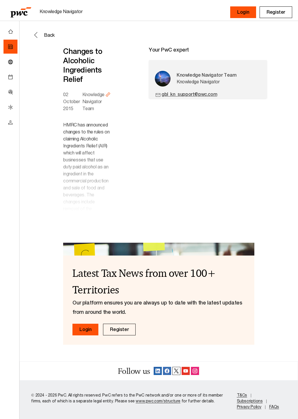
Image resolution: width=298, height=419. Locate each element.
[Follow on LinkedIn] (158, 371)
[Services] (10, 107)
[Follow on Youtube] (186, 371)
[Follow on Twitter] (176, 371)
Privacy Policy (249, 406)
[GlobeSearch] (10, 62)
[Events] (10, 77)
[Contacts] (10, 122)
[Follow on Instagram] (195, 371)
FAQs (274, 406)
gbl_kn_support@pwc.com (189, 94)
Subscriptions (250, 400)
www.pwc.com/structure (158, 400)
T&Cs (242, 394)
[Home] (10, 31)
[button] (243, 12)
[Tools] (10, 92)
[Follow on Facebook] (167, 371)
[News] (10, 47)
